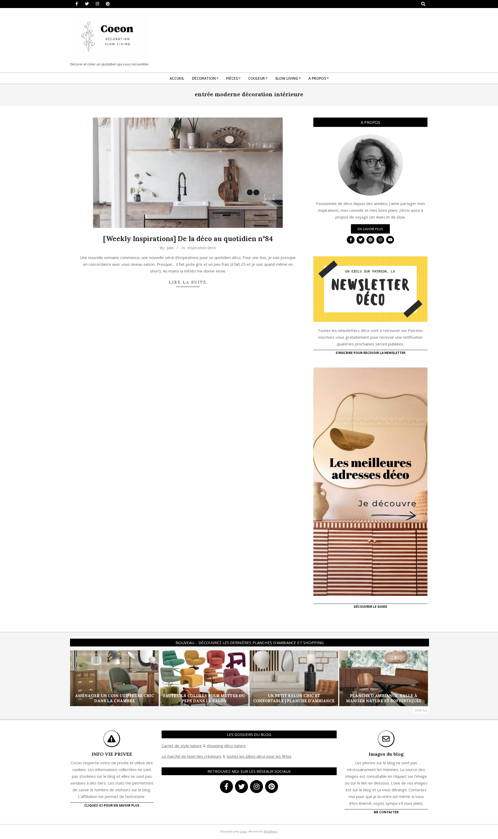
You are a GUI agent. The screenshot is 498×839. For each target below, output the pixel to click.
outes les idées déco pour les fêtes (260, 756)
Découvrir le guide (370, 606)
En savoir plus (370, 229)
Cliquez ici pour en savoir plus (111, 805)
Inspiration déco (201, 247)
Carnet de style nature (182, 745)
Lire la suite (188, 282)
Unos (243, 831)
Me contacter (386, 812)
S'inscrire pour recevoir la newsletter (370, 353)
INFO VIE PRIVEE (112, 754)
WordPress (270, 831)
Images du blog (386, 754)
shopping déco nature (226, 745)
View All (421, 710)
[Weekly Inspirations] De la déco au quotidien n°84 (188, 238)
